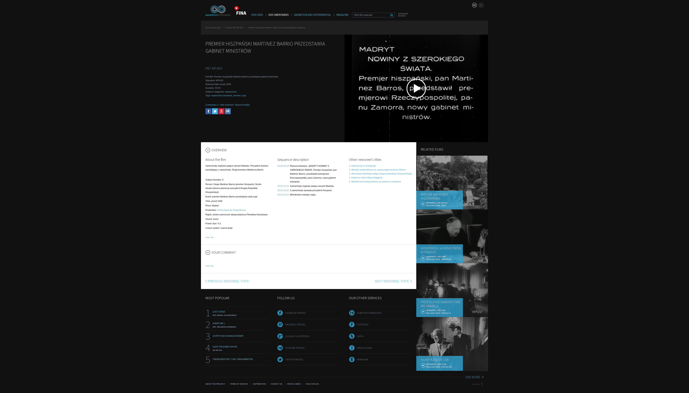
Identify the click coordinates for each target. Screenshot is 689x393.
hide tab (209, 237)
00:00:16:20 (283, 190)
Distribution (259, 384)
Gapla (360, 336)
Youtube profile (295, 347)
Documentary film (213, 28)
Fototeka (362, 324)
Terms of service (239, 384)
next (392, 281)
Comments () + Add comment (219, 105)
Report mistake (242, 105)
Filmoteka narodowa (369, 312)
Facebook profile (295, 312)
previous (228, 281)
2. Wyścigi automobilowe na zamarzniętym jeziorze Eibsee (377, 170)
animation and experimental (312, 14)
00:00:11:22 (283, 186)
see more (472, 377)
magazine (342, 14)
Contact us (276, 384)
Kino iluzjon (364, 347)
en (474, 5)
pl (481, 5)
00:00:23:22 (283, 194)
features (257, 14)
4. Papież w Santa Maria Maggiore (366, 177)
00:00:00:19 (283, 166)
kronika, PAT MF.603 (234, 28)
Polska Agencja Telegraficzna (231, 210)
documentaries (278, 14)
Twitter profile (294, 359)
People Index (294, 384)
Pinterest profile (295, 324)
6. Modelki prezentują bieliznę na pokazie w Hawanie (375, 181)
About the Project (215, 384)
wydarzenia (230, 92)
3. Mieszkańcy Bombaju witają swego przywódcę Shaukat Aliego (380, 173)
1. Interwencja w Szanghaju (362, 166)
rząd (244, 95)
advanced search (403, 15)
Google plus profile (297, 336)
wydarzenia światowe (221, 95)
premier (237, 95)
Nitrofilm (362, 359)
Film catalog (312, 384)
